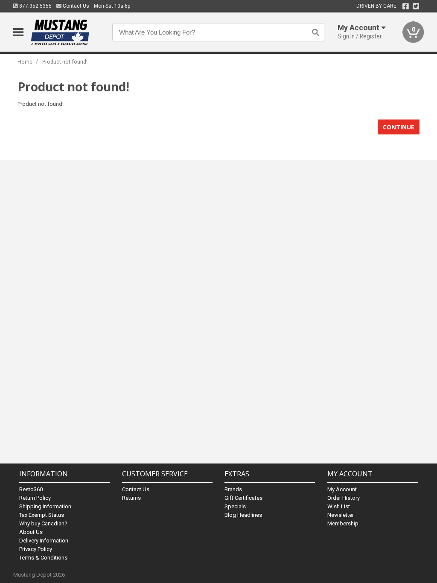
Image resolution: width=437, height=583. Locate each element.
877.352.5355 (35, 6)
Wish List (338, 506)
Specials (235, 506)
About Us (31, 532)
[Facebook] (405, 6)
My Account (342, 489)
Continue (398, 127)
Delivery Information (43, 540)
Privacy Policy (35, 549)
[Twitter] (416, 6)
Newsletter (340, 515)
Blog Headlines (243, 515)
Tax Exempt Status (41, 515)
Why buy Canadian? (43, 523)
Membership (342, 523)
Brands (233, 489)
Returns (131, 498)
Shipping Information (45, 506)
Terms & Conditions (43, 557)
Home (24, 61)
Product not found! (64, 61)
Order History (343, 498)
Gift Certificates (243, 498)
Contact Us (75, 6)
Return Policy (35, 498)
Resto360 (31, 489)
